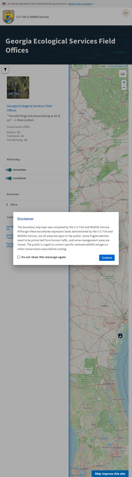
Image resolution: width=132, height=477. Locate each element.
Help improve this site (110, 473)
